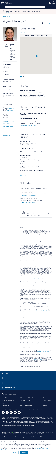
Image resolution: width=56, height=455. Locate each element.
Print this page (48, 23)
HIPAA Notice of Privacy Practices (28, 397)
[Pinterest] (15, 412)
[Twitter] (3, 412)
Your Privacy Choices (25, 400)
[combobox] (25, 7)
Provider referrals (7, 138)
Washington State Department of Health (36, 311)
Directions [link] (24, 195)
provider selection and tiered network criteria (38, 278)
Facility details (32, 125)
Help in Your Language (7, 403)
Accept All (24, 452)
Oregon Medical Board (41, 310)
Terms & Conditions (25, 403)
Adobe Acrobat (18, 436)
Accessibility (5, 397)
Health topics (6, 135)
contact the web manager (43, 351)
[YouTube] (11, 412)
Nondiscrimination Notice (8, 400)
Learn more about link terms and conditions (33, 433)
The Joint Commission (36, 359)
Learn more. (42, 96)
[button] (37, 56)
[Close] (53, 441)
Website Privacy (5, 405)
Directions (24, 125)
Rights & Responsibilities (26, 405)
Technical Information (48, 403)
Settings (14, 452)
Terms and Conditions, (39, 448)
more (7, 12)
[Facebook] (7, 412)
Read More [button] (23, 175)
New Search (7, 16)
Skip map (22, 32)
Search (48, 6)
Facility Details (32, 195)
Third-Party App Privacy (48, 397)
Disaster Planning (47, 400)
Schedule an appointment (10, 109)
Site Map (45, 405)
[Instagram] (19, 412)
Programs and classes (8, 131)
